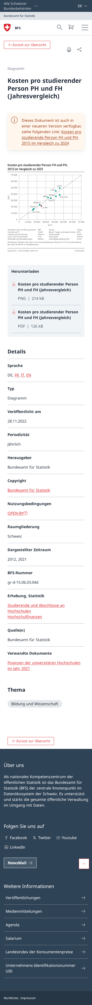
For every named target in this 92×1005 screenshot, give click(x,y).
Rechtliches (11, 998)
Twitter (44, 837)
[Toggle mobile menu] (85, 27)
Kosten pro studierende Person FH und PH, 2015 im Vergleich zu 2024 (51, 137)
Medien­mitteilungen (24, 911)
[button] (84, 864)
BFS (18, 28)
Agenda (12, 924)
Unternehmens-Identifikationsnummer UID (40, 968)
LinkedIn (17, 847)
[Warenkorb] (71, 27)
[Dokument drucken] (69, 49)
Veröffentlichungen (23, 897)
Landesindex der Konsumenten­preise (39, 951)
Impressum (28, 998)
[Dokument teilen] (79, 49)
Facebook (18, 837)
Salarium (13, 938)
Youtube (69, 837)
